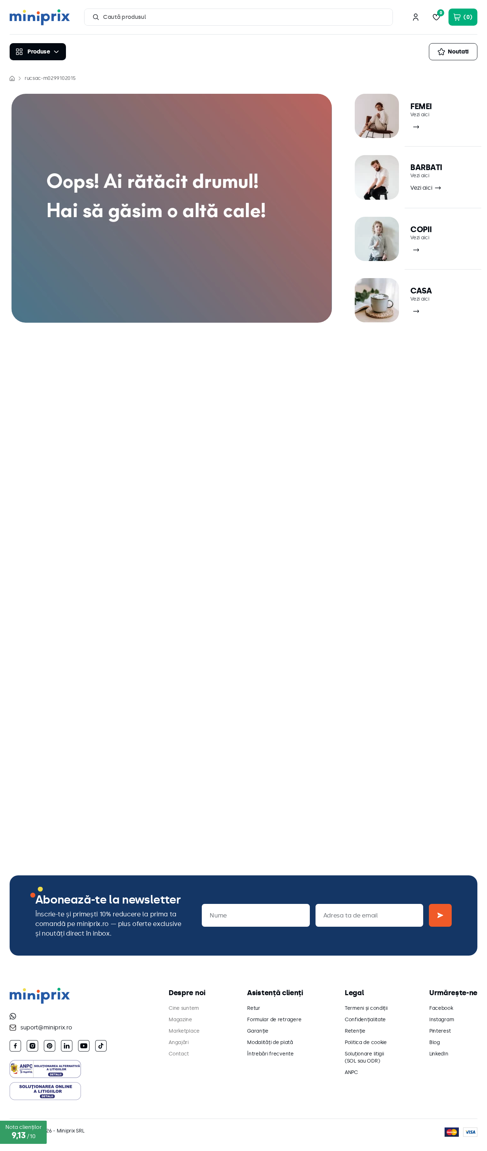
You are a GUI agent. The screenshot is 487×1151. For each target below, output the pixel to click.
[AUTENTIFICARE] (415, 17)
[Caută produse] (96, 17)
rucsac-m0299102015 (50, 78)
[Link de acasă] (12, 78)
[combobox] (238, 17)
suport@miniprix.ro (46, 1027)
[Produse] (38, 51)
